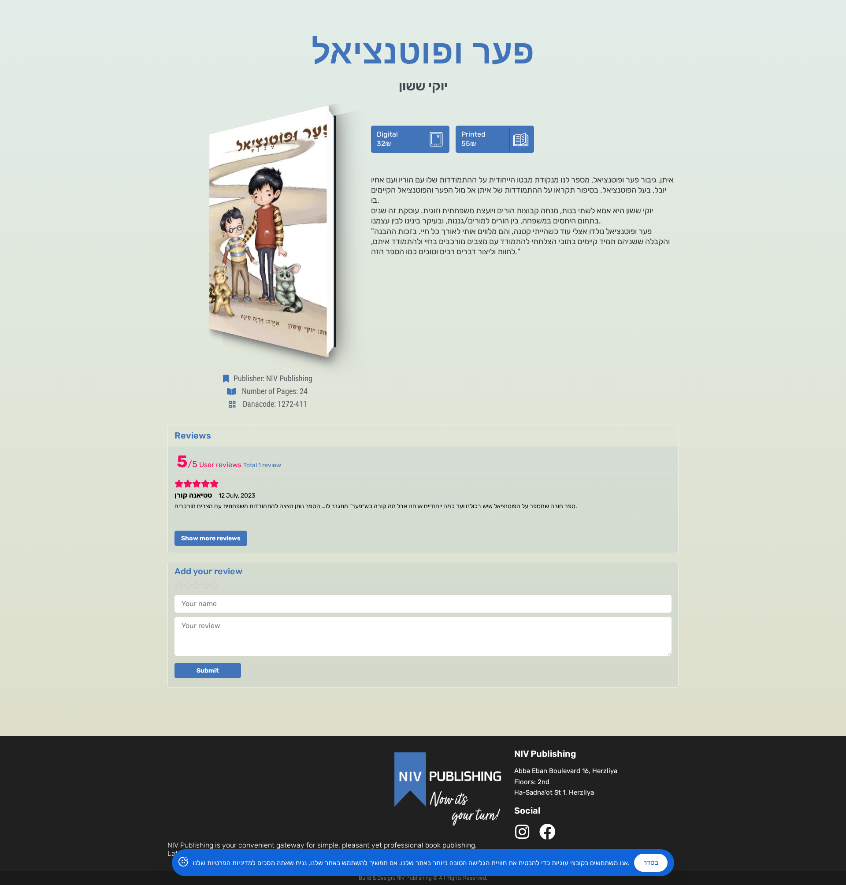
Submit (208, 670)
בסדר (650, 862)
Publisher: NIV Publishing (273, 378)
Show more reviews (211, 538)
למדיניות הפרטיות (231, 863)
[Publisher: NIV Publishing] (228, 379)
